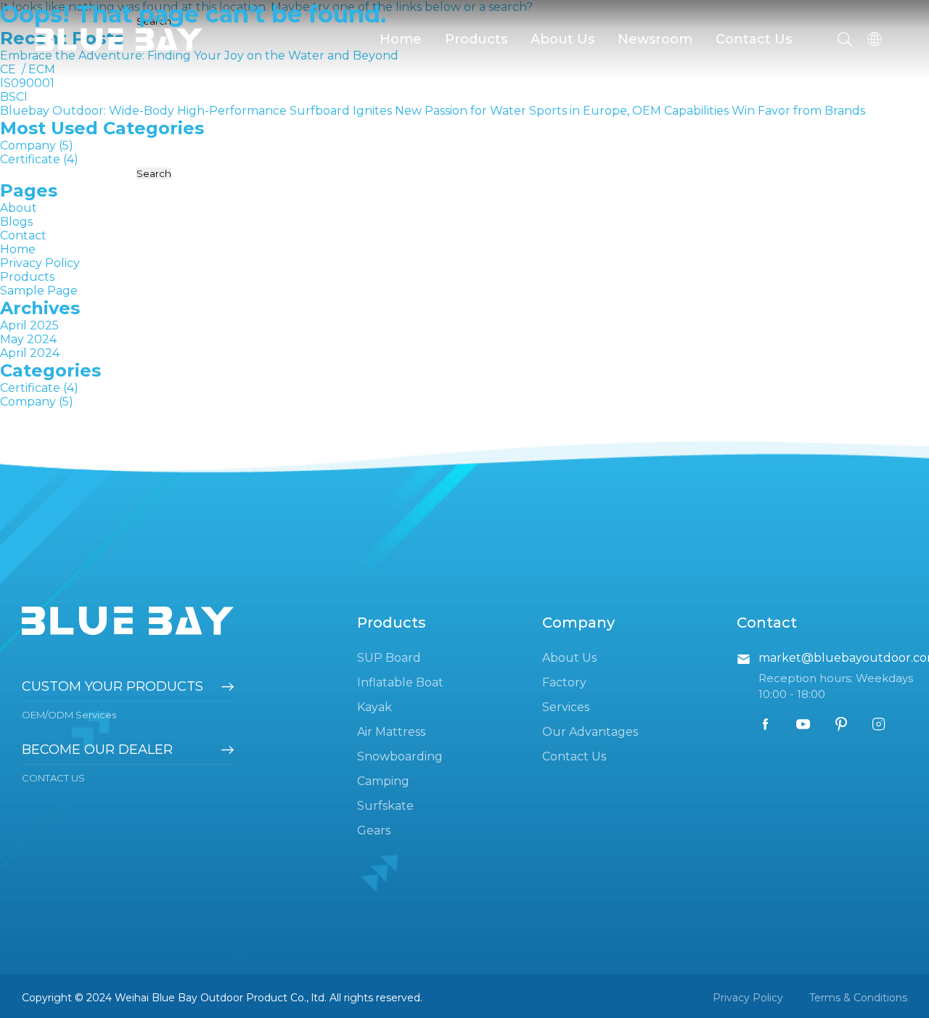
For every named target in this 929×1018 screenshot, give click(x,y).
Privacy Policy (40, 263)
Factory (564, 682)
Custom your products (112, 686)
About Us (562, 39)
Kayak (374, 707)
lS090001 (27, 83)
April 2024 (30, 353)
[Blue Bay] (119, 41)
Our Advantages (590, 732)
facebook (765, 724)
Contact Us (754, 39)
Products (476, 39)
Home (401, 39)
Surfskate (385, 806)
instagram (879, 724)
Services (565, 707)
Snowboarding (400, 756)
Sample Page (39, 290)
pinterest (841, 724)
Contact (23, 235)
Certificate (30, 159)
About (18, 208)
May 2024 (28, 339)
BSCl (14, 97)
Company (28, 145)
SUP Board (389, 658)
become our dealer (97, 750)
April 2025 (29, 325)
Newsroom (655, 39)
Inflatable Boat (400, 682)
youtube (803, 724)
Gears (373, 830)
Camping (383, 781)
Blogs (16, 222)
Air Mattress (391, 732)
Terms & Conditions (858, 997)
